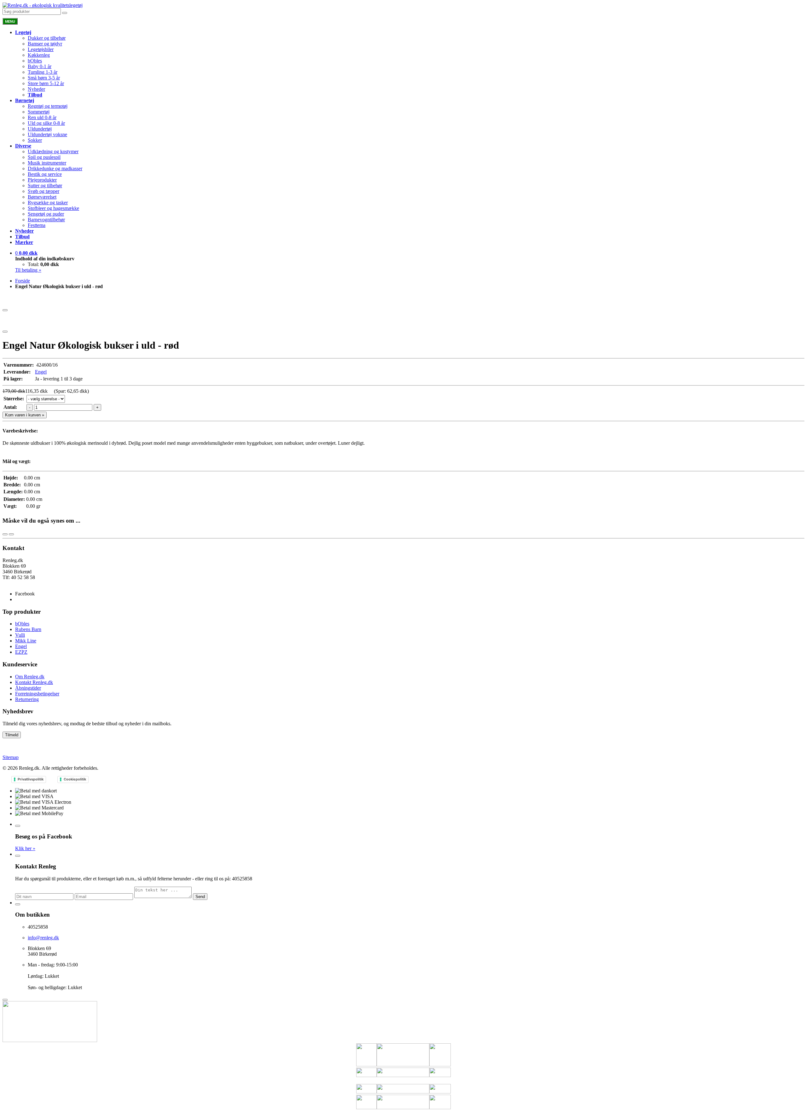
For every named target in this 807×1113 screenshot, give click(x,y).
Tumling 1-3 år (42, 72)
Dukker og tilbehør (47, 38)
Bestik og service (45, 174)
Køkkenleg (39, 55)
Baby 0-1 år (39, 66)
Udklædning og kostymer (53, 151)
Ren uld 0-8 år (42, 117)
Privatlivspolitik (31, 779)
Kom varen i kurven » (24, 415)
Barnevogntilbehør (46, 219)
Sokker (35, 140)
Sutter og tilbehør (45, 185)
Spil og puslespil (44, 157)
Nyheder (36, 89)
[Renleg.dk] (43, 5)
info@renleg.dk (18, 583)
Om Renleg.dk (29, 676)
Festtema (36, 225)
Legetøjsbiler (41, 49)
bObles (35, 60)
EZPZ (21, 652)
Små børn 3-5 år (44, 77)
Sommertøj (38, 111)
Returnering (27, 699)
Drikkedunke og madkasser (55, 168)
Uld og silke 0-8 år (46, 123)
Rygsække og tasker (48, 202)
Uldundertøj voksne (47, 134)
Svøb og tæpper (43, 191)
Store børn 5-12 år (46, 83)
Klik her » (25, 848)
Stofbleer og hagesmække (53, 208)
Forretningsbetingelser (37, 693)
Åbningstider (28, 688)
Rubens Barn (28, 629)
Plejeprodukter (42, 180)
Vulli (20, 635)
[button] (26, 253)
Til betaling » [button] (28, 270)
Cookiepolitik (75, 779)
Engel (41, 371)
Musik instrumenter (47, 162)
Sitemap (11, 757)
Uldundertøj (40, 128)
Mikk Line (25, 640)
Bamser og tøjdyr (45, 43)
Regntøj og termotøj (47, 106)
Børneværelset (42, 197)
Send (200, 896)
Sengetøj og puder (46, 214)
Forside (22, 280)
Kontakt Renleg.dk (34, 682)
